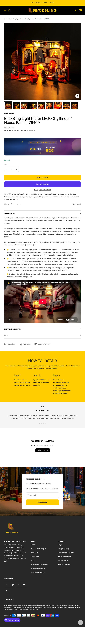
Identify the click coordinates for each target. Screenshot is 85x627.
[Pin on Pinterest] (14, 204)
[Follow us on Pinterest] (18, 585)
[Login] (75, 10)
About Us (34, 553)
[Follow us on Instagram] (13, 585)
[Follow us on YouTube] (24, 585)
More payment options (42, 190)
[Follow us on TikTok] (7, 590)
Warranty (27, 344)
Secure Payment (44, 344)
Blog (32, 561)
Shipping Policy (63, 549)
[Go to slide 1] (39, 423)
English (7, 599)
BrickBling (9, 113)
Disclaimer (12, 344)
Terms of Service (64, 564)
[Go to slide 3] (43, 423)
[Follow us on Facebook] (7, 585)
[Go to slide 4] (45, 423)
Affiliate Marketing (38, 572)
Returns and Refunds (66, 553)
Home (6, 19)
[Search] (9, 10)
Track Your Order (64, 557)
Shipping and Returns (14, 329)
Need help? (77, 204)
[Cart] (80, 10)
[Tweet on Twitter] (17, 204)
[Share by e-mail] (20, 204)
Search (33, 545)
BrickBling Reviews (38, 568)
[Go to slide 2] (41, 423)
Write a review (42, 450)
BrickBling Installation (39, 564)
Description (9, 214)
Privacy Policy (63, 561)
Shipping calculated (20, 130)
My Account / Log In (38, 549)
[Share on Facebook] (11, 204)
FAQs (6, 335)
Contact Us (35, 557)
